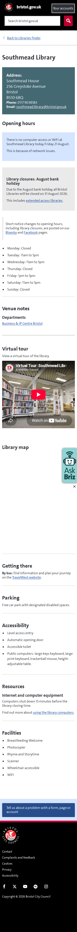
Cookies (7, 863)
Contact (7, 851)
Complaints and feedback (18, 857)
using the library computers (53, 712)
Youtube (25, 887)
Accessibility (10, 875)
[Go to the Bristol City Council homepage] (10, 835)
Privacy (7, 869)
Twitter (15, 887)
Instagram (46, 887)
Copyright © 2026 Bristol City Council (26, 896)
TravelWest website (26, 577)
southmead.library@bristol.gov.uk (41, 106)
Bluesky (11, 232)
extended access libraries (44, 200)
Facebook (31, 232)
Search (68, 21)
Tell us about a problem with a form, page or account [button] (38, 809)
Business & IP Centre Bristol (22, 323)
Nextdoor (36, 887)
